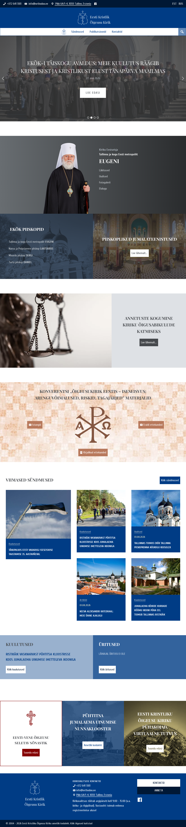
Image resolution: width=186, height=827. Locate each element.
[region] (93, 78)
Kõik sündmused (170, 480)
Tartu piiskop (20, 262)
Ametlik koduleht (93, 745)
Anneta (158, 790)
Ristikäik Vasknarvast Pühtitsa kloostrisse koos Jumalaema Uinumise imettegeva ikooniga (97, 542)
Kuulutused (14, 544)
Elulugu (103, 188)
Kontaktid (117, 31)
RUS (181, 3)
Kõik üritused (107, 669)
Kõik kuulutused (15, 669)
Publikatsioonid (98, 31)
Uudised (103, 176)
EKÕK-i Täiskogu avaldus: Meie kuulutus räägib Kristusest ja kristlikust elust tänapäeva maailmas (93, 66)
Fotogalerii (104, 182)
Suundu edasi (31, 752)
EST (174, 3)
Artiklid (83, 600)
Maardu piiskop (21, 255)
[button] (3, 78)
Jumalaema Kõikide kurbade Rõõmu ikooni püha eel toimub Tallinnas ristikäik (150, 610)
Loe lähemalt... (139, 253)
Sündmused (77, 31)
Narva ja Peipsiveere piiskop (31, 248)
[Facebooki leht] (95, 3)
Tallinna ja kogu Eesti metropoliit (31, 241)
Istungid (36, 424)
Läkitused (104, 170)
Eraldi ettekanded (152, 424)
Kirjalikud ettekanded (94, 452)
